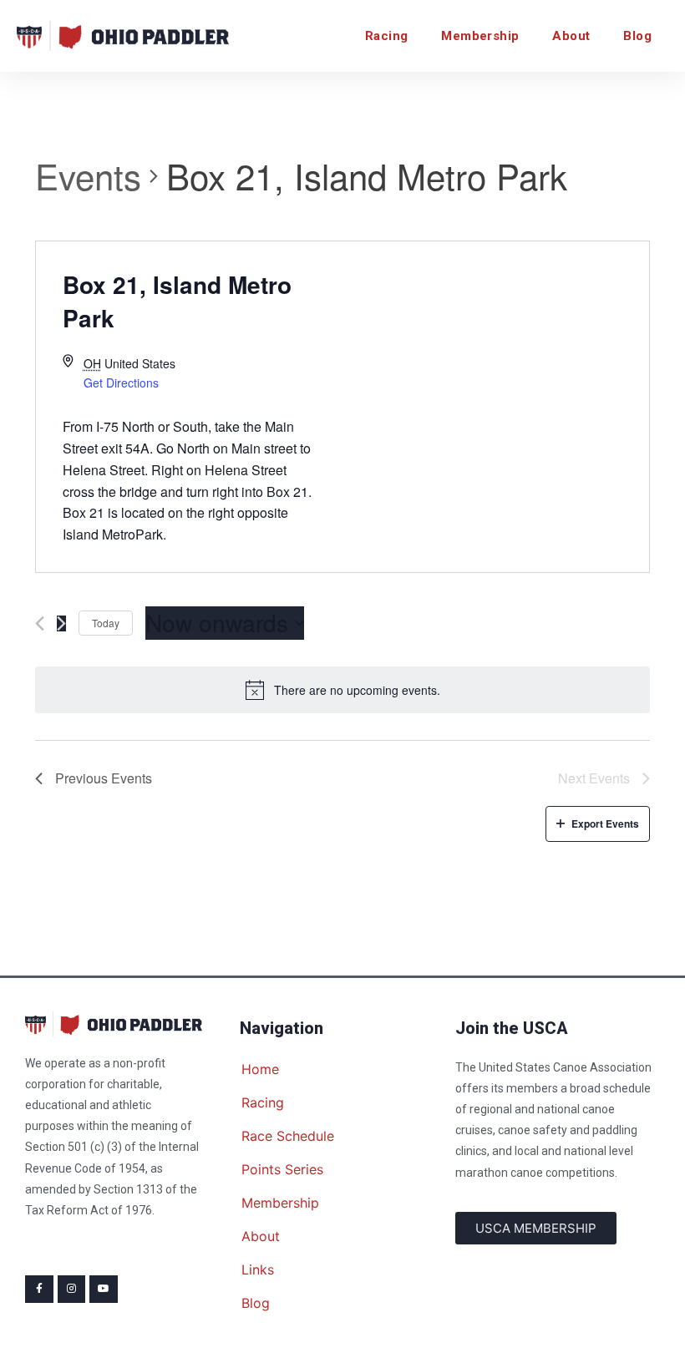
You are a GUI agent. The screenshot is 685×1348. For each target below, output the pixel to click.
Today (105, 623)
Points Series (282, 1169)
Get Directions (121, 382)
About (571, 35)
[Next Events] (61, 623)
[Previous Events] (39, 623)
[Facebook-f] (39, 1289)
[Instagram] (72, 1289)
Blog (637, 35)
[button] (535, 1228)
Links (257, 1269)
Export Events (605, 823)
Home (260, 1069)
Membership (480, 35)
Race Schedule (287, 1136)
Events (88, 176)
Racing (386, 35)
